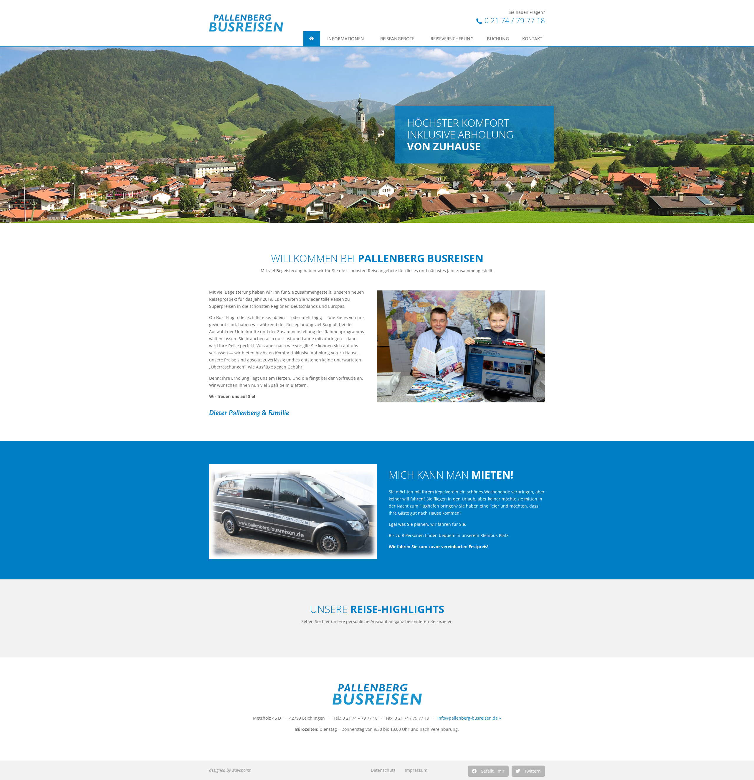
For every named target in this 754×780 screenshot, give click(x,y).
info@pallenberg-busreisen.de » (469, 718)
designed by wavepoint (230, 770)
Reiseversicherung (452, 39)
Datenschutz (383, 770)
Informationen (345, 39)
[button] (488, 771)
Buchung (498, 39)
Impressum (416, 770)
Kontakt (532, 39)
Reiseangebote (397, 39)
